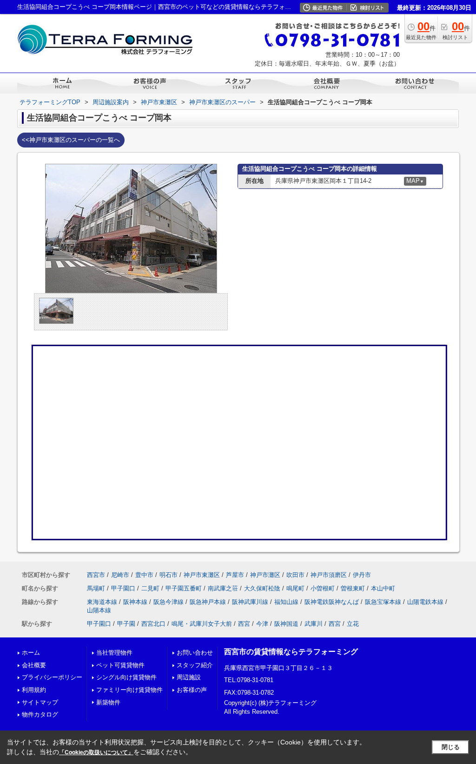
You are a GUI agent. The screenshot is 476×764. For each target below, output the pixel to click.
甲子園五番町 (183, 588)
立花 (353, 623)
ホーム (31, 652)
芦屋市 (235, 574)
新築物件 (108, 702)
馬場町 (96, 588)
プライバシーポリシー (52, 677)
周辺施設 (189, 677)
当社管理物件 (114, 652)
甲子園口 (123, 588)
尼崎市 (120, 574)
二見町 (150, 588)
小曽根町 (323, 588)
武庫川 (313, 623)
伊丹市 (362, 574)
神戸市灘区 (265, 574)
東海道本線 (102, 601)
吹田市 (295, 574)
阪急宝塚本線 (383, 601)
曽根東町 (353, 588)
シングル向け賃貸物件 (126, 677)
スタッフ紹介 (195, 665)
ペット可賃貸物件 (120, 665)
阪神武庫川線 (250, 601)
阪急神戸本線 (208, 601)
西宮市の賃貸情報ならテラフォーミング (291, 652)
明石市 (168, 574)
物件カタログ (40, 714)
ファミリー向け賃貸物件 (129, 689)
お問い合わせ (195, 652)
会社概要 (34, 665)
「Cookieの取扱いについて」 (96, 752)
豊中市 (144, 574)
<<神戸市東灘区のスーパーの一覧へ (71, 139)
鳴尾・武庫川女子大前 (202, 623)
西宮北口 (153, 623)
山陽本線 (99, 610)
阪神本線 (135, 601)
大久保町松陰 (262, 588)
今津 (262, 623)
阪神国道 (286, 623)
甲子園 (126, 623)
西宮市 (96, 574)
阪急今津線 (168, 601)
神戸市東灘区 (202, 574)
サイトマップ (40, 702)
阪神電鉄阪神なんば (331, 601)
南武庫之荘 (223, 588)
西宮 (244, 623)
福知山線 (286, 601)
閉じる (451, 747)
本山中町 (383, 588)
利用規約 (34, 689)
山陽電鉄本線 (425, 601)
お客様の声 (192, 689)
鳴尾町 (295, 588)
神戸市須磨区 (329, 574)
